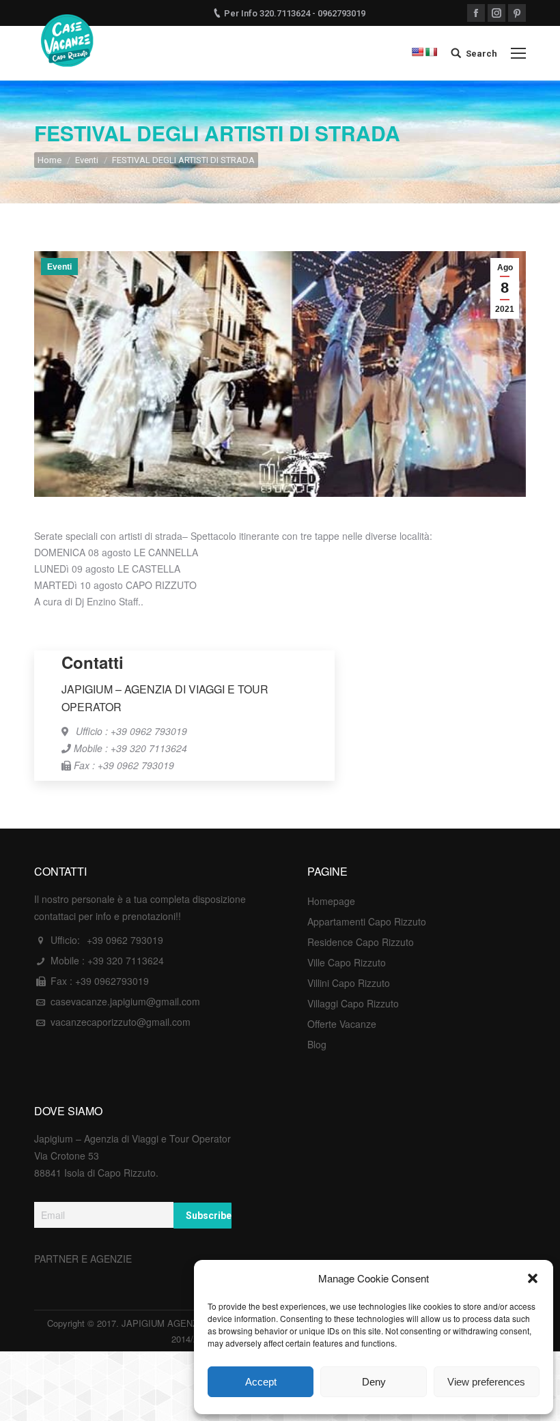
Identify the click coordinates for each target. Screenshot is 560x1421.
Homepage (331, 901)
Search (481, 53)
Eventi (86, 160)
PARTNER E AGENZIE (83, 1258)
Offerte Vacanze (341, 1024)
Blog (316, 1044)
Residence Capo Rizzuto (360, 942)
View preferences (486, 1382)
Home (49, 160)
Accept (261, 1382)
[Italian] (431, 51)
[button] (533, 1278)
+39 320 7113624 (125, 960)
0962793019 (341, 13)
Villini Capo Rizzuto (348, 983)
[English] (417, 51)
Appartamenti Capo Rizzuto (366, 921)
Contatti (92, 662)
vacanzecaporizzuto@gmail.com (121, 1022)
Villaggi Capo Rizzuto (353, 1003)
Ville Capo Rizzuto (346, 962)
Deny (374, 1382)
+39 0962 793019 (125, 940)
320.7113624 (285, 13)
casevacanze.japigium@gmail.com (125, 1001)
